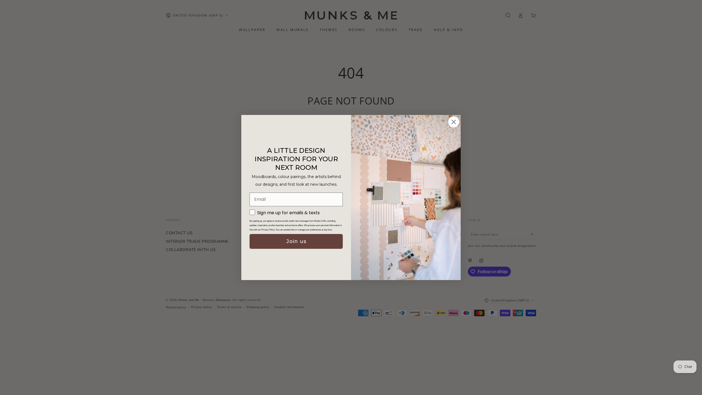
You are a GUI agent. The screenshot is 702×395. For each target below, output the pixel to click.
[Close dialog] (453, 122)
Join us (296, 241)
